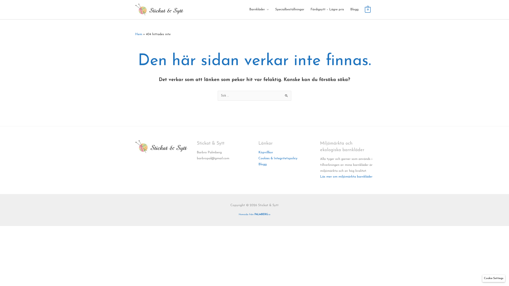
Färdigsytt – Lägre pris (327, 9)
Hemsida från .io (254, 214)
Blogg (354, 9)
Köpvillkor (265, 152)
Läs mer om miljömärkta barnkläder (346, 176)
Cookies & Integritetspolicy (277, 158)
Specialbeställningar (289, 9)
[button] (493, 278)
